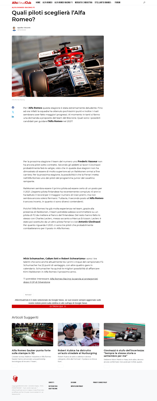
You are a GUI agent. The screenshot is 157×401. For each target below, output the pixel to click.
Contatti (51, 382)
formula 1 (28, 295)
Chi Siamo (73, 382)
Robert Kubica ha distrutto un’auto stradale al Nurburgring (77, 352)
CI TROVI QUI (56, 306)
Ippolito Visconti (23, 27)
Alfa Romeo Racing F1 (23, 7)
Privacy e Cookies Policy (100, 382)
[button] (144, 2)
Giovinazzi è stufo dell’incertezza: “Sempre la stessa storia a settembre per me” (124, 353)
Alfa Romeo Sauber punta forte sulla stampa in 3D (31, 352)
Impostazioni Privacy (77, 386)
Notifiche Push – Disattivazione (53, 387)
